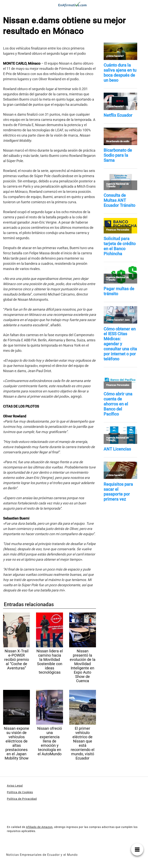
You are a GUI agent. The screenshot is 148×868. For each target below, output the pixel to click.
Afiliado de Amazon (39, 827)
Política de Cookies (20, 792)
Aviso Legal (15, 785)
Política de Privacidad (22, 798)
